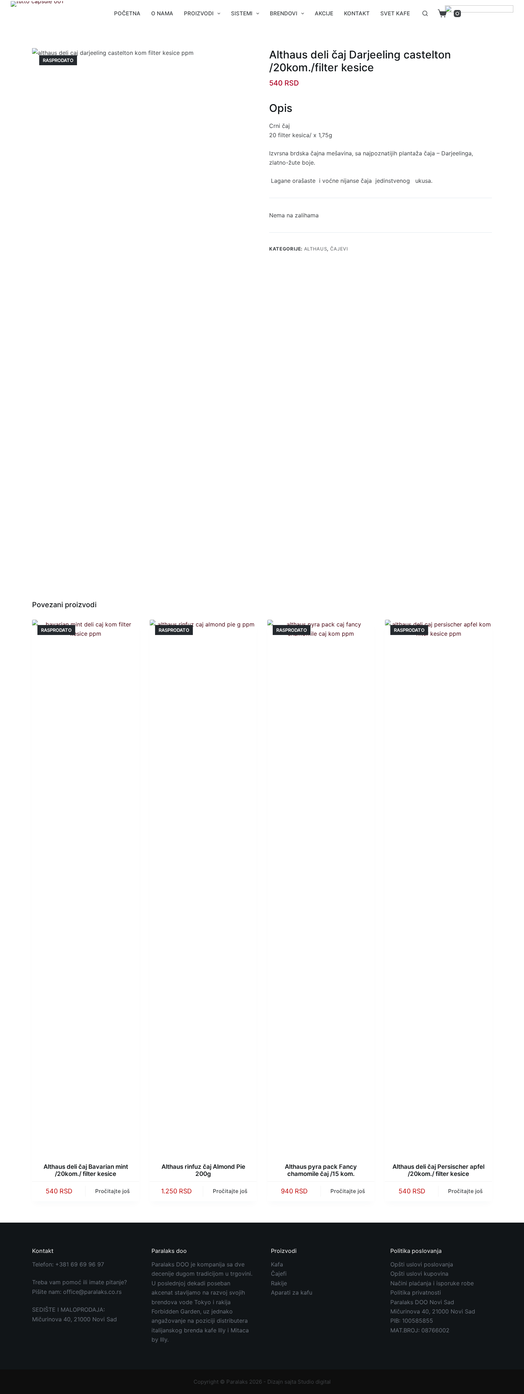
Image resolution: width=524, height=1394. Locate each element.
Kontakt (357, 13)
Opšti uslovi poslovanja (421, 1264)
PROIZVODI (199, 13)
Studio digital (314, 1381)
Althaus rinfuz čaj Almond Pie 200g (203, 1170)
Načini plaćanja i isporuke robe (432, 1283)
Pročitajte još (112, 1191)
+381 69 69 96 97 (79, 1264)
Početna (127, 13)
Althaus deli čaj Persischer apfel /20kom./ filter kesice (438, 1170)
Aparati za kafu (291, 1292)
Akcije (324, 13)
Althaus (315, 249)
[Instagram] (457, 13)
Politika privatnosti (415, 1292)
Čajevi (339, 249)
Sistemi (241, 13)
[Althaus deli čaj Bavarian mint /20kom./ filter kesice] (85, 887)
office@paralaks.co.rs (92, 1291)
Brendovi (283, 13)
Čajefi (279, 1273)
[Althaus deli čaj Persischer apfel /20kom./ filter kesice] (438, 887)
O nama (162, 13)
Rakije (279, 1283)
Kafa (277, 1264)
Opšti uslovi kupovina (419, 1273)
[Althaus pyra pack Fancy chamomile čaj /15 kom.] (320, 887)
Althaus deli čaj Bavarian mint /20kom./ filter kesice (85, 1170)
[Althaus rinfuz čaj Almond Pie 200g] (203, 887)
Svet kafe (395, 13)
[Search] (425, 13)
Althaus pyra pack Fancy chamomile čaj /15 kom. (321, 1170)
